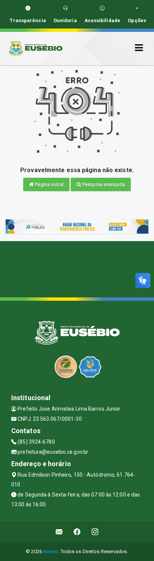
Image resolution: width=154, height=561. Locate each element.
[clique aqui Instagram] (95, 531)
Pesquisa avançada (103, 184)
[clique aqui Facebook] (77, 531)
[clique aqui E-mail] (59, 531)
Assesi (50, 551)
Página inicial (49, 184)
